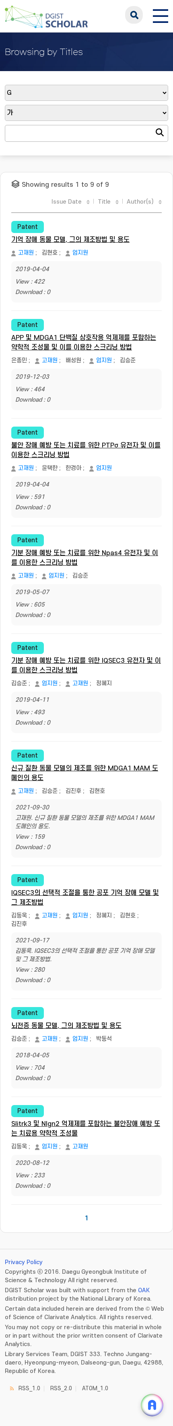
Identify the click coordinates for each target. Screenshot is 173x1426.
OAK (144, 1290)
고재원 (26, 252)
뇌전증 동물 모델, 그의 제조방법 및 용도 (66, 1026)
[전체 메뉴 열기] (160, 14)
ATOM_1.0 (95, 1388)
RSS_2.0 (61, 1388)
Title (104, 201)
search (134, 15)
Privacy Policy (24, 1262)
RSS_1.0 (29, 1388)
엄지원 (80, 252)
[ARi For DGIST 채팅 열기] (152, 1405)
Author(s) (140, 201)
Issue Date (66, 201)
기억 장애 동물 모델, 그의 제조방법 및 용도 (70, 239)
